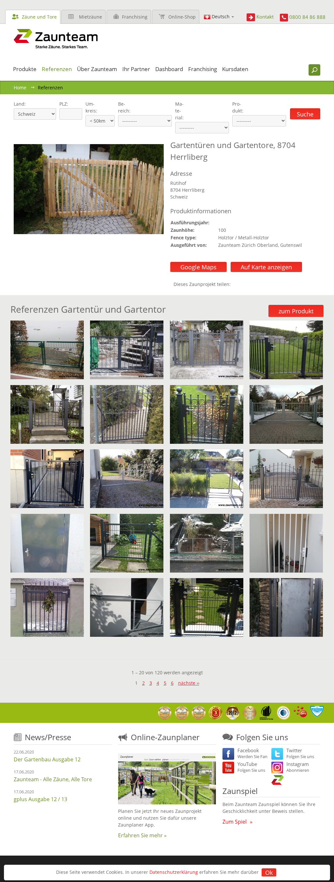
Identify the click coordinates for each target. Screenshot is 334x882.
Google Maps (198, 267)
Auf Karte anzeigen (266, 267)
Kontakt (265, 16)
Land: (19, 104)
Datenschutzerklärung (173, 872)
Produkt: (237, 107)
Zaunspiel (240, 790)
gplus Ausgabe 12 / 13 (40, 799)
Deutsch (220, 16)
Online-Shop (182, 17)
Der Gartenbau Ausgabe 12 (47, 759)
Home (20, 87)
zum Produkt (296, 311)
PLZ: (62, 104)
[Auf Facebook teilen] (237, 284)
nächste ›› (188, 683)
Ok (269, 872)
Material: (179, 111)
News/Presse (48, 737)
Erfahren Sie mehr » (142, 835)
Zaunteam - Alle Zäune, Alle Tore (53, 779)
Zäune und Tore (39, 17)
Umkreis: (89, 107)
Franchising (134, 17)
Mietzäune (90, 17)
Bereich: (124, 107)
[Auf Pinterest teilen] (245, 284)
